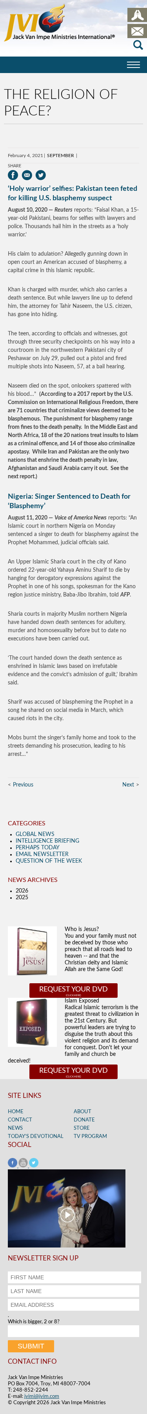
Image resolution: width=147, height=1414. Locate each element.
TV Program (90, 1136)
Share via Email (27, 175)
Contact (20, 1120)
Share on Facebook (13, 175)
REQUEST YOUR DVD (73, 989)
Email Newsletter (42, 854)
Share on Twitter (40, 175)
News (15, 1128)
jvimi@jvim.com (41, 1396)
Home (16, 1111)
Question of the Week (49, 861)
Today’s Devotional (36, 1136)
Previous (23, 785)
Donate (84, 1120)
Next (128, 785)
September (60, 155)
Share (14, 166)
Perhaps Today (38, 848)
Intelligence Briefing (47, 841)
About (82, 1111)
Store (82, 1128)
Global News (35, 834)
